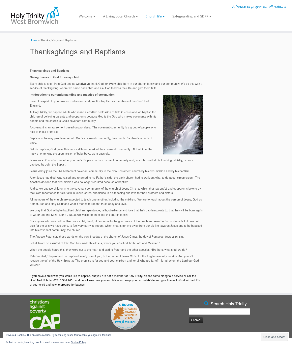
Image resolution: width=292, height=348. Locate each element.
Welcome (86, 16)
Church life (154, 16)
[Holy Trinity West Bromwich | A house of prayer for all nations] (33, 15)
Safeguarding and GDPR (190, 16)
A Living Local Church (119, 16)
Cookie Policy (78, 342)
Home (33, 40)
